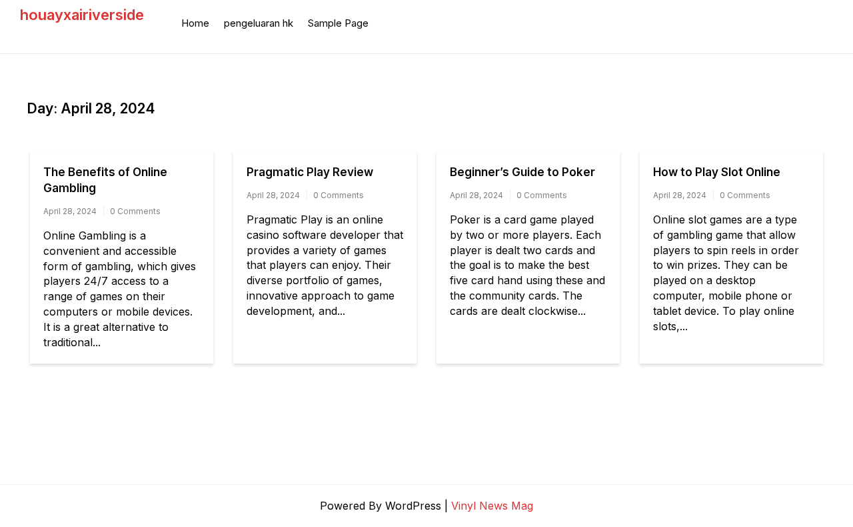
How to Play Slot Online (716, 172)
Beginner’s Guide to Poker (522, 172)
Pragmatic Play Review (310, 172)
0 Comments (135, 211)
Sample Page (338, 23)
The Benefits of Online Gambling (105, 180)
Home (195, 23)
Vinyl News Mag (492, 505)
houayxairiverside (82, 14)
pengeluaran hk (258, 23)
